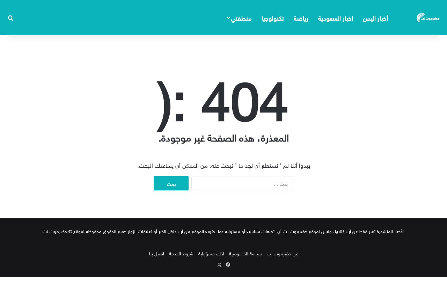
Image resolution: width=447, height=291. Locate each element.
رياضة (301, 17)
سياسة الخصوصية (245, 253)
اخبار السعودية (335, 17)
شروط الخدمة (181, 253)
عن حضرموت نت (282, 253)
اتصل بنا (156, 253)
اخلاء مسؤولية (211, 253)
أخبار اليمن (375, 17)
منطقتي (241, 17)
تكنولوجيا (273, 17)
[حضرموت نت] (428, 17)
